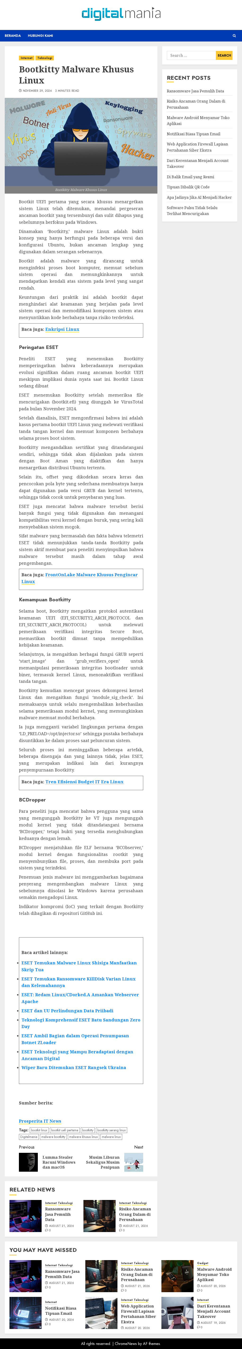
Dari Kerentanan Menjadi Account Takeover (213, 1311)
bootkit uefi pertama (64, 1130)
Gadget (202, 1263)
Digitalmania (28, 1136)
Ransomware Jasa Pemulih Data (58, 1214)
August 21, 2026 (61, 1226)
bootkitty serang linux (111, 1130)
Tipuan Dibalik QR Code (188, 187)
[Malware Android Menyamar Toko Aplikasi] (177, 1276)
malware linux (111, 1136)
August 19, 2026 (213, 1323)
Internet (26, 58)
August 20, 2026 (213, 1286)
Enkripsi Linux (62, 329)
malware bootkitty (53, 1136)
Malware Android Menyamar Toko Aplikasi (214, 1275)
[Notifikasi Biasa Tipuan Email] (25, 1313)
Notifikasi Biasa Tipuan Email (193, 134)
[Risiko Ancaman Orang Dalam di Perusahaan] (99, 1216)
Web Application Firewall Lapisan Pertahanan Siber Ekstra (138, 1313)
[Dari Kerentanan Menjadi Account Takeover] (177, 1313)
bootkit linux (39, 1130)
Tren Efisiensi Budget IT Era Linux (84, 781)
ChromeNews (126, 1343)
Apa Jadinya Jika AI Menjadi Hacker (199, 197)
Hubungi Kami (40, 35)
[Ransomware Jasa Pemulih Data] (25, 1216)
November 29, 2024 (37, 91)
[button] (234, 35)
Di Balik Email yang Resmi (190, 176)
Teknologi (44, 58)
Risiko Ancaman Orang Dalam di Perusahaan (135, 1214)
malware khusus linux (83, 1136)
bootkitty (87, 1130)
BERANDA (13, 35)
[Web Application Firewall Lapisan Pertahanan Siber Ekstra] (101, 1313)
